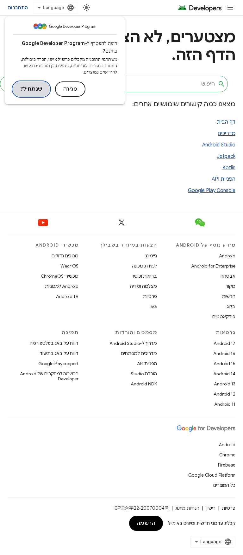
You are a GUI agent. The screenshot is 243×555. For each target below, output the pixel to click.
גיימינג (151, 256)
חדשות (228, 296)
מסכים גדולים (65, 256)
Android (227, 256)
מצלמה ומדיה (143, 286)
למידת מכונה (144, 266)
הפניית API (223, 179)
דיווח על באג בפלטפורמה (54, 343)
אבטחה (228, 276)
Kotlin (228, 168)
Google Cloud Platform (211, 475)
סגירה (70, 89)
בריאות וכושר (144, 276)
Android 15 (224, 363)
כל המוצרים (224, 485)
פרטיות (150, 296)
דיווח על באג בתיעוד (59, 353)
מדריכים (226, 133)
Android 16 (224, 353)
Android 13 (224, 384)
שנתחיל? (31, 89)
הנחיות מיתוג (187, 508)
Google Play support (58, 363)
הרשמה (146, 523)
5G (154, 306)
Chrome (227, 455)
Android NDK (144, 384)
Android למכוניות (61, 286)
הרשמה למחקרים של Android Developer (49, 376)
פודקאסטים (223, 316)
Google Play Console (211, 190)
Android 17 (224, 343)
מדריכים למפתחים (139, 353)
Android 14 (224, 374)
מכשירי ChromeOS (59, 276)
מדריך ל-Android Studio (133, 343)
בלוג (231, 306)
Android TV (67, 296)
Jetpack (226, 156)
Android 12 (224, 394)
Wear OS (69, 266)
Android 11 (224, 404)
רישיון (210, 508)
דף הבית (226, 122)
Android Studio (218, 145)
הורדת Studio (144, 374)
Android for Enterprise (213, 266)
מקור (230, 286)
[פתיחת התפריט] (230, 7)
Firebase (226, 465)
